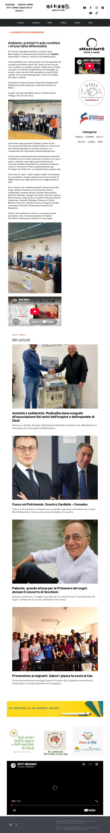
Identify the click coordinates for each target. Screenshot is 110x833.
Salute (49, 23)
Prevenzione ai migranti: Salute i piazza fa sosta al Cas (52, 676)
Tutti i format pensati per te (19, 7)
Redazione (10, 4)
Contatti (19, 11)
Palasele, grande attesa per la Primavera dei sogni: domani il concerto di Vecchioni (50, 590)
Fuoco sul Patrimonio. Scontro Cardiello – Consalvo (50, 504)
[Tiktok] (96, 13)
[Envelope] (90, 13)
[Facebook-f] (90, 7)
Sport (90, 23)
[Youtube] (84, 7)
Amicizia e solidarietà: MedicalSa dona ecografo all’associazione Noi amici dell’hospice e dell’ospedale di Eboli (53, 416)
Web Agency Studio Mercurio (76, 829)
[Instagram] (96, 7)
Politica (63, 23)
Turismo (77, 23)
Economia (35, 23)
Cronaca (20, 23)
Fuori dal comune (25, 4)
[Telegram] (102, 7)
